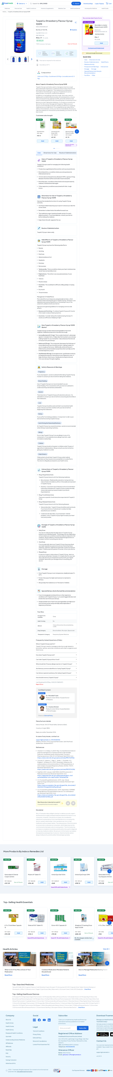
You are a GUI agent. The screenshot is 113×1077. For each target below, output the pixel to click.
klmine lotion (31, 989)
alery (49, 989)
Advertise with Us (11, 1063)
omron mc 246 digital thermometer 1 (24, 1003)
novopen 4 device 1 (57, 1007)
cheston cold (35, 987)
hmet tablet (79, 987)
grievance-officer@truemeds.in (72, 1054)
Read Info (74, 29)
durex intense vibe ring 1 (44, 1007)
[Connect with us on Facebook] (39, 1020)
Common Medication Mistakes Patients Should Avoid (55, 971)
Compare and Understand (96, 48)
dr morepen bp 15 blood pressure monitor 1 (48, 1003)
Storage (93, 69)
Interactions (104, 66)
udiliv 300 (21, 987)
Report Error (39, 684)
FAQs (93, 75)
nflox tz (23, 989)
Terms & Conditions (38, 1031)
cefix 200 (73, 989)
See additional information (24, 1071)
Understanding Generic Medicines (15, 1040)
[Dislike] (73, 803)
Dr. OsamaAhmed (52, 707)
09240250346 (55, 740)
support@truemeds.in (43, 740)
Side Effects (104, 62)
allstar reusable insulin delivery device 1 (53, 1005)
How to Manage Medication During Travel (93, 970)
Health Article (9, 1023)
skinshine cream (44, 987)
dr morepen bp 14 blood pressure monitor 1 (55, 997)
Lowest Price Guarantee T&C (41, 1044)
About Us (8, 1019)
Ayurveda (8, 1036)
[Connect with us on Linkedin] (49, 1020)
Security (8, 1056)
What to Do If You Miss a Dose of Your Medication (18, 971)
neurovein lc (56, 989)
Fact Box (87, 75)
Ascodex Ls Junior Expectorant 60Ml (101, 26)
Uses (39, 153)
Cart (110, 3)
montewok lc (16, 989)
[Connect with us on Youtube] (44, 1020)
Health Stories (10, 1026)
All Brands (8, 1046)
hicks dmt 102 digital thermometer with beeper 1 (27, 1005)
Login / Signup (99, 3)
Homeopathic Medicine (91, 8)
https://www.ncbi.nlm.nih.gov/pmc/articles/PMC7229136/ (56, 758)
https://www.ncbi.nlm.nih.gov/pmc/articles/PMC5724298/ (56, 769)
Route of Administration (67, 153)
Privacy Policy (37, 1034)
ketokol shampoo (89, 987)
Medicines (7, 8)
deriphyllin (80, 989)
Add (42, 141)
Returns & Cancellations (40, 1041)
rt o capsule (71, 987)
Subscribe (82, 1028)
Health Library (10, 1029)
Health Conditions (31, 8)
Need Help (9, 1050)
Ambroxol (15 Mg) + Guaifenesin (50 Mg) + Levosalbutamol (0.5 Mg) (56, 77)
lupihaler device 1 (31, 1001)
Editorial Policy (48, 715)
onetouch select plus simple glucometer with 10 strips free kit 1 (80, 1003)
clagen (37, 989)
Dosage (86, 69)
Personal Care (18, 8)
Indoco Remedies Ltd (42, 26)
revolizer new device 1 (70, 1007)
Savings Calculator (11, 1060)
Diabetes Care (62, 8)
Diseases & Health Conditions (14, 1033)
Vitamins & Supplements (47, 8)
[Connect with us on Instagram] (34, 1020)
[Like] (68, 803)
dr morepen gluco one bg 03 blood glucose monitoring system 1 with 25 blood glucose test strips (63, 999)
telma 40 (15, 987)
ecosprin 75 (53, 987)
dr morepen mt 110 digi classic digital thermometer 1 (27, 997)
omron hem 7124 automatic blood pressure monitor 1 (52, 1001)
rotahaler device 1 (74, 997)
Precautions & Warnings (91, 66)
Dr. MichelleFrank (52, 696)
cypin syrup (44, 989)
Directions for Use (50, 153)
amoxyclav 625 (62, 987)
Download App (88, 3)
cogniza (27, 987)
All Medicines (9, 1043)
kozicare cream (65, 989)
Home (4, 11)
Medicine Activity (89, 64)
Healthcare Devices (75, 8)
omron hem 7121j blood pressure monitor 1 (77, 1005)
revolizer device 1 (74, 1001)
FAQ (7, 1053)
